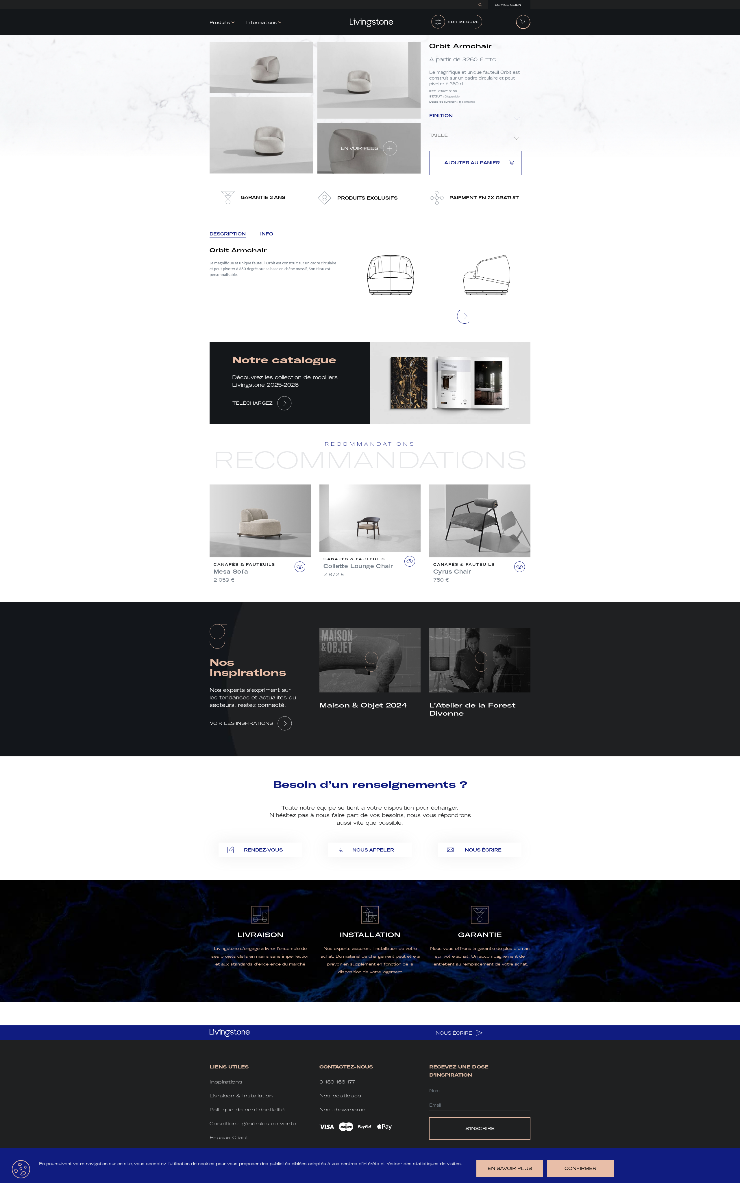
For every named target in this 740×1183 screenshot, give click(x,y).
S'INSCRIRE (480, 1128)
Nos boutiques (340, 1096)
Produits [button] (220, 22)
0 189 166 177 (337, 1082)
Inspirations (226, 1082)
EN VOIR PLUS (359, 148)
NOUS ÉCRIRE (454, 1033)
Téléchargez (252, 403)
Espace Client (509, 5)
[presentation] (465, 316)
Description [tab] (228, 234)
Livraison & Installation (241, 1096)
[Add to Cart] (300, 566)
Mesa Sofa (231, 571)
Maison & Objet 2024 (363, 705)
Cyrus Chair (452, 571)
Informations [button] (261, 22)
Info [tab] (266, 234)
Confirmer (580, 1168)
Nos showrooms (342, 1109)
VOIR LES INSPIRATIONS (241, 723)
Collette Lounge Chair (358, 566)
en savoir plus (510, 1168)
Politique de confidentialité (247, 1109)
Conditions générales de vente (253, 1123)
